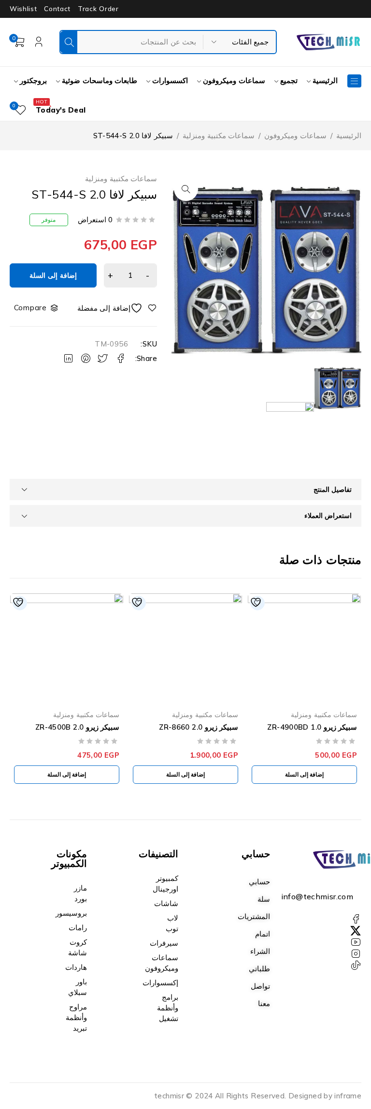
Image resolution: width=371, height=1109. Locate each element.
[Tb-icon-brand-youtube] (355, 942)
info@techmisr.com (317, 896)
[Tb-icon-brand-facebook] (355, 919)
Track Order (98, 9)
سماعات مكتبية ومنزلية (219, 135)
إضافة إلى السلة (52, 275)
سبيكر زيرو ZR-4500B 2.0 (77, 727)
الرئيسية (348, 135)
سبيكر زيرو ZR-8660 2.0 (198, 727)
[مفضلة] (117, 308)
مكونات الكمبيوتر (69, 858)
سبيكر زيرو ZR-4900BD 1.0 (312, 727)
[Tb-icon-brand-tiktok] (355, 965)
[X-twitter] (355, 930)
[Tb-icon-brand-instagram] (355, 954)
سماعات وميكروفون (295, 135)
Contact (57, 9)
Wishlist (23, 9)
